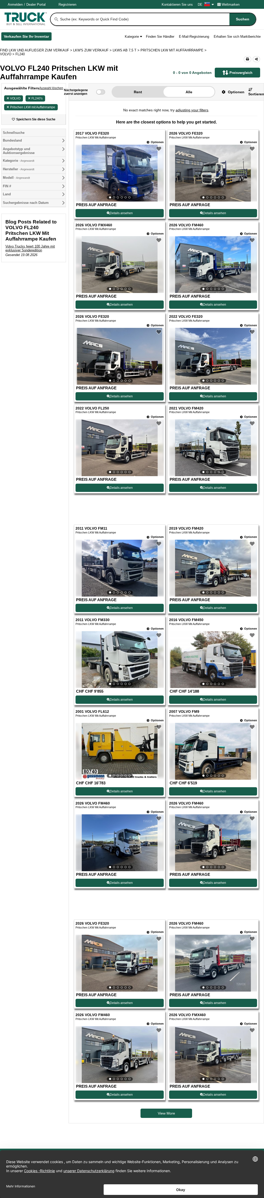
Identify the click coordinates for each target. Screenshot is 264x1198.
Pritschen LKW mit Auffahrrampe (32, 107)
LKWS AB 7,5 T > (127, 50)
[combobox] (157, 19)
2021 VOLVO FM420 (186, 408)
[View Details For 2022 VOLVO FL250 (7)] (119, 447)
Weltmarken (231, 4)
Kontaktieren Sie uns (177, 4)
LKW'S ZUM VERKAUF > (93, 50)
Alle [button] (189, 92)
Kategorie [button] (132, 36)
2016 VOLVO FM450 (186, 599)
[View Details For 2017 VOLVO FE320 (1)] (119, 173)
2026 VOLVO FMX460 (94, 225)
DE (200, 4)
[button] (231, 92)
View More (166, 1071)
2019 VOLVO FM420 (186, 507)
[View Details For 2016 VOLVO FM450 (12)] (213, 638)
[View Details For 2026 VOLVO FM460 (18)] (213, 920)
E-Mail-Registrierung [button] (194, 36)
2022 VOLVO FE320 (186, 317)
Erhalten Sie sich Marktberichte (237, 36)
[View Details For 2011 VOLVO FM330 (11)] (119, 638)
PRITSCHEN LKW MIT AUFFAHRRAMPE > (174, 50)
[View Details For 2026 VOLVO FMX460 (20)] (213, 1012)
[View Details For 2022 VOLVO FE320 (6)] (213, 356)
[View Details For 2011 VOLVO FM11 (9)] (119, 547)
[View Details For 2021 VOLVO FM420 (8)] (213, 447)
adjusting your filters (192, 110)
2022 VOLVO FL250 (92, 408)
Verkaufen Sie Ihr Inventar (28, 37)
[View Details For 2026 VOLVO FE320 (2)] (213, 173)
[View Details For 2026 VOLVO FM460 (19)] (119, 1012)
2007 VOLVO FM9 (184, 690)
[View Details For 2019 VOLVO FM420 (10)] (213, 547)
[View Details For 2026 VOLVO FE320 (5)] (119, 356)
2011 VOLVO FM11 (91, 507)
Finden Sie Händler (160, 36)
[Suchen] (56, 19)
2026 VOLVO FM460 (186, 225)
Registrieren (67, 4)
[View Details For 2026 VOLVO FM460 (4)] (213, 264)
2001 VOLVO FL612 (92, 690)
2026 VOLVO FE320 (186, 133)
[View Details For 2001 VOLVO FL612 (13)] (119, 730)
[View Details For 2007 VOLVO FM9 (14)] (213, 730)
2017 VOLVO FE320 (92, 133)
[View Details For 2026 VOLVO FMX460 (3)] (119, 264)
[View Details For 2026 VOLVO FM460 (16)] (213, 821)
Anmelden (15, 4)
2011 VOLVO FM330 (93, 599)
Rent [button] (138, 92)
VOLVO (15, 98)
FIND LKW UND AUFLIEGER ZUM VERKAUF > (36, 50)
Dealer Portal (36, 4)
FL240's (37, 98)
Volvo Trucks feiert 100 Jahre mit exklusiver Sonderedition (30, 248)
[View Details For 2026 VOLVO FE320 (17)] (119, 920)
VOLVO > (7, 54)
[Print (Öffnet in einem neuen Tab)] (247, 59)
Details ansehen (121, 213)
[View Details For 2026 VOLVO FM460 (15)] (119, 821)
